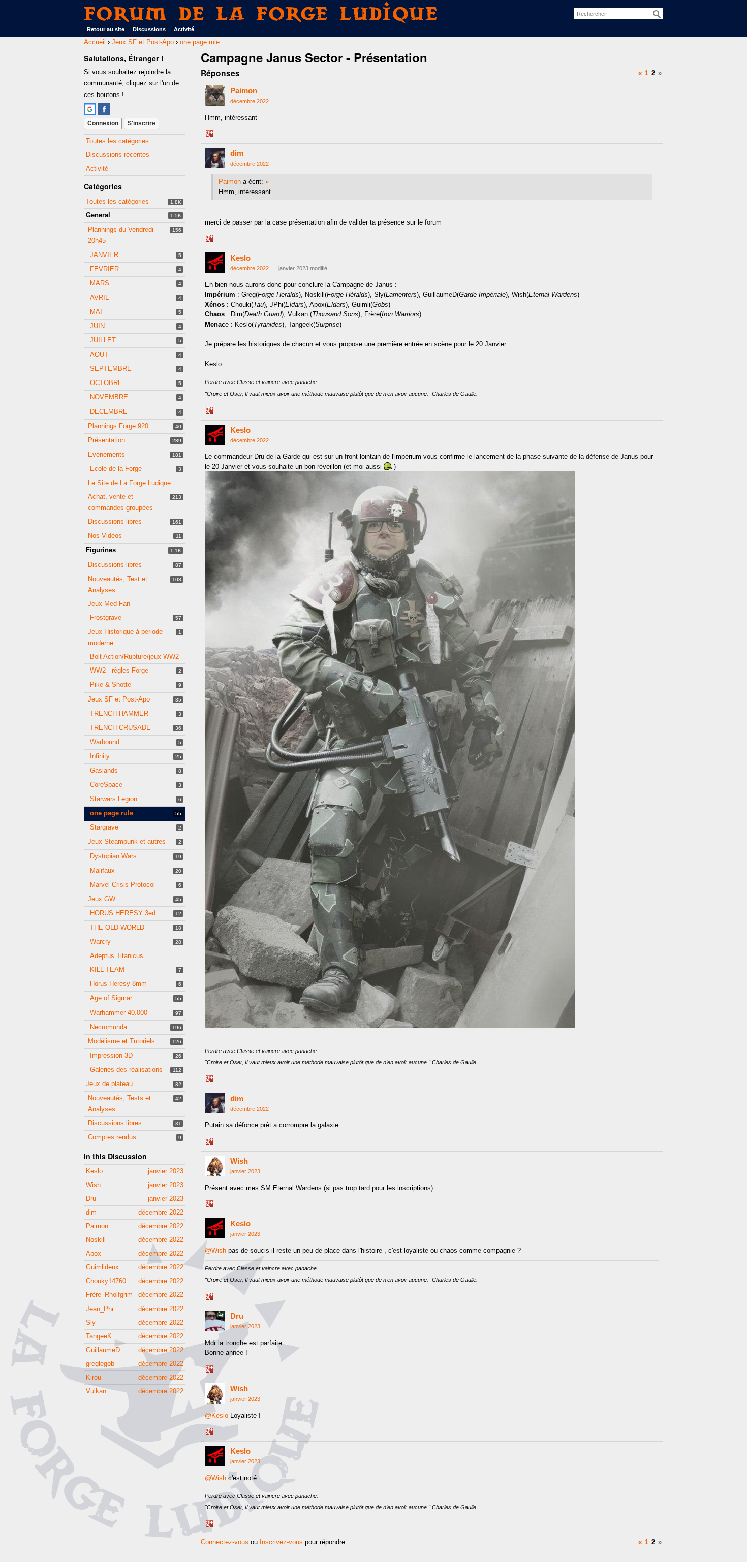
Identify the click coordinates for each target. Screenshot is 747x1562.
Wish (239, 1161)
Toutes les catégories (117, 141)
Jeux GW (101, 899)
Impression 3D (111, 1055)
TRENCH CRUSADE (120, 727)
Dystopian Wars (113, 856)
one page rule (111, 813)
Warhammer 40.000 (118, 1012)
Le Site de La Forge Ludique (129, 483)
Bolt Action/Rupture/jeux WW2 (134, 656)
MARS (99, 283)
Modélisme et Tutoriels (121, 1041)
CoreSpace (106, 784)
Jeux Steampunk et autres (127, 841)
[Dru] (215, 1321)
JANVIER (104, 255)
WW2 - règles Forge (119, 670)
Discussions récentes (117, 154)
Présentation (106, 440)
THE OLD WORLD (117, 927)
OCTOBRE (106, 383)
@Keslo (216, 1415)
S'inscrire (141, 123)
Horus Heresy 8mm (118, 983)
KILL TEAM (107, 969)
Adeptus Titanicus (116, 956)
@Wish (215, 1250)
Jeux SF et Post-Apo (119, 699)
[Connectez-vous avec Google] (90, 109)
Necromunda (108, 1027)
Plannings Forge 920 (118, 426)
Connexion (102, 123)
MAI (96, 311)
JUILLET (103, 340)
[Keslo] (215, 262)
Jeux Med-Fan (109, 604)
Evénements (106, 454)
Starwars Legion (113, 799)
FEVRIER (104, 269)
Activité (184, 29)
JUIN (97, 326)
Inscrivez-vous (281, 1542)
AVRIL (99, 297)
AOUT (99, 354)
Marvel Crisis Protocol (122, 884)
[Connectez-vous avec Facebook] (104, 109)
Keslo (240, 257)
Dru (236, 1316)
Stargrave (104, 827)
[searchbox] (618, 13)
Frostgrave (105, 617)
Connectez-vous (224, 1542)
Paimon (243, 90)
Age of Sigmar (111, 998)
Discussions (149, 29)
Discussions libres (115, 521)
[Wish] (215, 1166)
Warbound (104, 742)
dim (236, 153)
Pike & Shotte (110, 684)
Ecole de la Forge (116, 468)
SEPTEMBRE (111, 368)
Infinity (100, 756)
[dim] (215, 158)
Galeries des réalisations (126, 1069)
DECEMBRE (109, 412)
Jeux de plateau (109, 1084)
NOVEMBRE (109, 397)
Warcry (100, 941)
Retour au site (105, 29)
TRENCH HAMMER (119, 713)
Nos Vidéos (105, 535)
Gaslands (104, 770)
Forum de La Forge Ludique (261, 13)
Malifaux (102, 870)
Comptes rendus (112, 1137)
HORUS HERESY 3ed (122, 913)
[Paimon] (215, 95)
